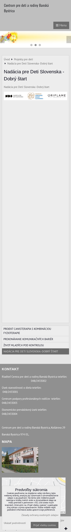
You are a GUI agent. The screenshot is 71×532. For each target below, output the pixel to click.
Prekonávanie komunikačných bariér (28, 339)
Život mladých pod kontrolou (23, 345)
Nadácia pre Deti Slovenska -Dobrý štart (26, 87)
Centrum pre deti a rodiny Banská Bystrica (26, 8)
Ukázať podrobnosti (15, 523)
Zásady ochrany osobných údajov (39, 515)
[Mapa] (20, 460)
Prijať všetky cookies (44, 525)
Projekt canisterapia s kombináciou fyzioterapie (27, 331)
